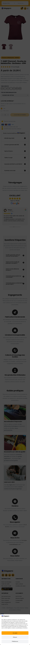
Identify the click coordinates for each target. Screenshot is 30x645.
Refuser (15, 637)
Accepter (15, 633)
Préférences (15, 641)
